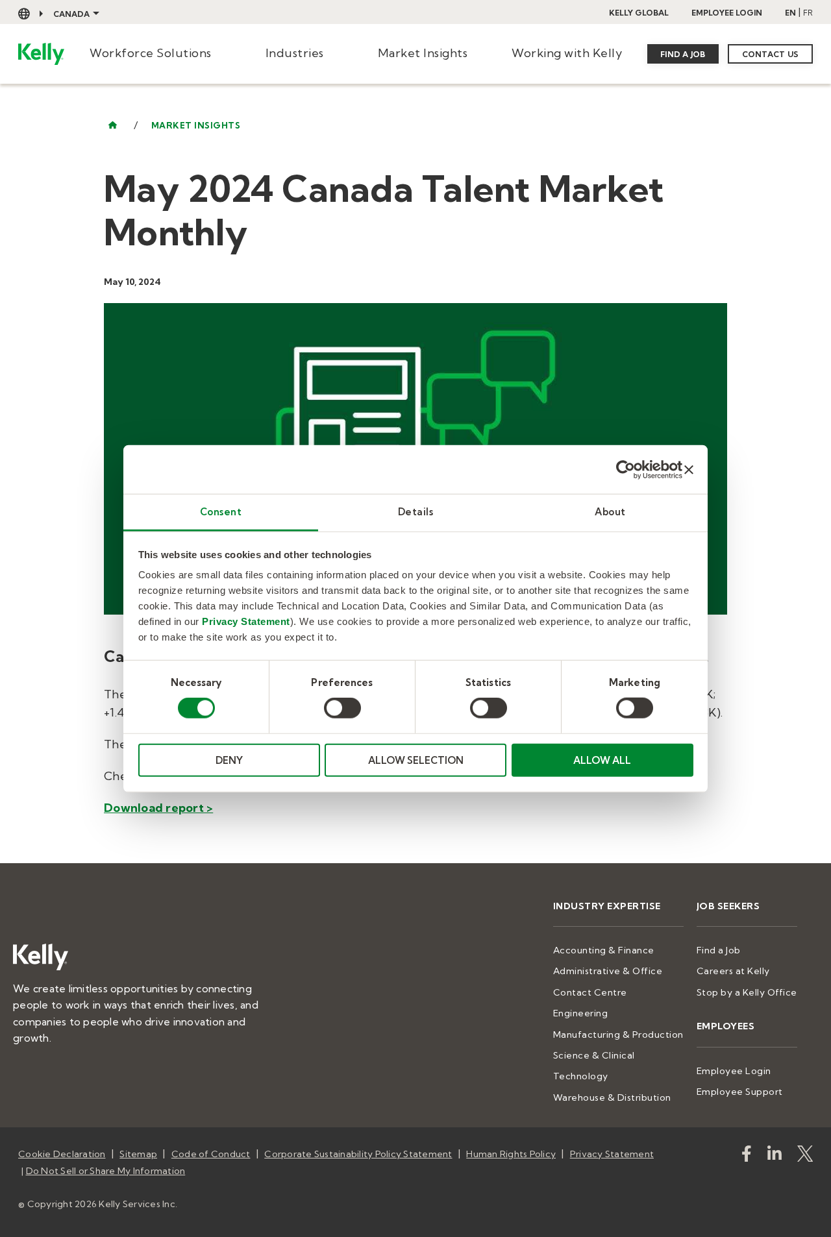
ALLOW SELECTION (416, 760)
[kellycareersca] (805, 1156)
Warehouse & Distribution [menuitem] (612, 1097)
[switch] (342, 708)
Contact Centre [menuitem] (590, 992)
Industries (295, 52)
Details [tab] (416, 512)
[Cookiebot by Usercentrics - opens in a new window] (625, 469)
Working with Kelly (567, 52)
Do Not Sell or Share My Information (106, 1171)
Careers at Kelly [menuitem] (733, 971)
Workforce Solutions (151, 52)
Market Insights (423, 52)
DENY (229, 760)
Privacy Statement (246, 621)
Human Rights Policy (511, 1154)
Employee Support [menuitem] (740, 1091)
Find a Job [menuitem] (719, 950)
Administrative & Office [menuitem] (608, 971)
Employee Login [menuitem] (734, 1071)
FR (808, 13)
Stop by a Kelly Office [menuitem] (747, 992)
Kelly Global (639, 13)
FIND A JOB (683, 54)
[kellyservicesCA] (746, 1156)
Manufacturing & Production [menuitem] (618, 1034)
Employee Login (726, 13)
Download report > (158, 807)
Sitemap (138, 1154)
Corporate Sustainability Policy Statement (358, 1154)
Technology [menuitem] (580, 1076)
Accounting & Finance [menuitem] (603, 950)
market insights (196, 125)
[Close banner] (688, 469)
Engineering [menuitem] (580, 1013)
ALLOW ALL (602, 760)
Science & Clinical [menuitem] (594, 1055)
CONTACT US (770, 54)
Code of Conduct (211, 1154)
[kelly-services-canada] (774, 1156)
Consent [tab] (221, 512)
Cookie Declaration (62, 1154)
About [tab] (610, 512)
